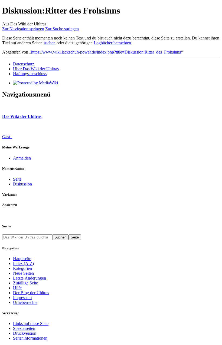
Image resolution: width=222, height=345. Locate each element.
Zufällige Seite (25, 283)
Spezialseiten (24, 328)
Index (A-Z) (23, 263)
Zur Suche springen (62, 28)
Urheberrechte (25, 302)
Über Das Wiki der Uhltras (36, 69)
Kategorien (22, 268)
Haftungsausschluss (30, 73)
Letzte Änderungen (29, 278)
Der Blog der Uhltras (31, 292)
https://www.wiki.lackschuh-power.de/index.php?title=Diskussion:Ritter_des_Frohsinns (106, 52)
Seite (17, 179)
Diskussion (22, 184)
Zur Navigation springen (23, 28)
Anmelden (22, 158)
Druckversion (24, 333)
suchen (50, 43)
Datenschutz (23, 64)
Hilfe (17, 288)
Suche (6, 226)
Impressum (22, 297)
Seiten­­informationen (30, 338)
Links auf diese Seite (30, 323)
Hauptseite (22, 258)
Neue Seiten (23, 273)
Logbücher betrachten (112, 43)
